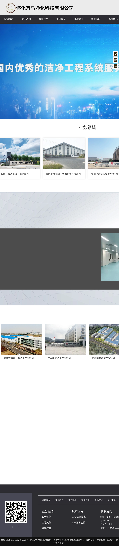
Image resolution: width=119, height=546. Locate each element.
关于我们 (59, 500)
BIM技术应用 (78, 522)
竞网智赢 (101, 540)
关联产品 (46, 528)
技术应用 (85, 500)
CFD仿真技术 (79, 517)
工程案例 (46, 522)
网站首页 (46, 500)
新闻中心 (99, 500)
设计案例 (46, 517)
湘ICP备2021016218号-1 (73, 540)
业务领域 (72, 500)
